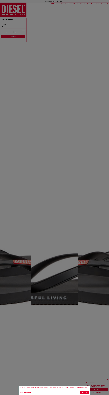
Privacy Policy (55, 388)
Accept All (84, 392)
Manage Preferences (44, 388)
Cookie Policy (63, 388)
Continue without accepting (25, 392)
